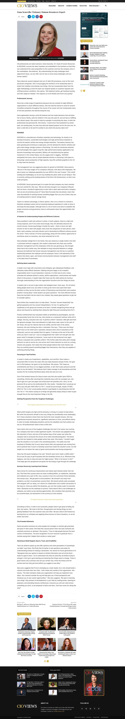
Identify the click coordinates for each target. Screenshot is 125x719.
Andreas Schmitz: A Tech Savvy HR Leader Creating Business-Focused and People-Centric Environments (63, 606)
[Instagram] (105, 1)
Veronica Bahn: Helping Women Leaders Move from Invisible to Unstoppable (67, 633)
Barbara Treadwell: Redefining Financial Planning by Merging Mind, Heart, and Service (99, 77)
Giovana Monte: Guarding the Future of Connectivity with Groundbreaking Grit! (99, 62)
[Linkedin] (29, 16)
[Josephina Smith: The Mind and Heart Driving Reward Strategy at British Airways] (46, 623)
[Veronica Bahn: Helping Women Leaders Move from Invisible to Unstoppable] (67, 623)
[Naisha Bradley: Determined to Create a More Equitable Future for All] (53, 693)
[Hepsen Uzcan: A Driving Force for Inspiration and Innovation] (21, 693)
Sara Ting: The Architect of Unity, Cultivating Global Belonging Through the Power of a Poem (26, 654)
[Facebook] (103, 1)
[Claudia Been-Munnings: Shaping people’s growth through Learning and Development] (26, 623)
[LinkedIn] (99, 1)
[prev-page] (45, 661)
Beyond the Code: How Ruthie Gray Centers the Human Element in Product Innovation (98, 47)
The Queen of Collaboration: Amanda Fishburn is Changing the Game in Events (35, 676)
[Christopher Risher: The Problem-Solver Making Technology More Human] (84, 70)
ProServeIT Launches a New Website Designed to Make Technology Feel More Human (97, 84)
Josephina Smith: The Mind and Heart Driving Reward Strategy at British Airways (46, 633)
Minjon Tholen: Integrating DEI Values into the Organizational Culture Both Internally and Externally (67, 684)
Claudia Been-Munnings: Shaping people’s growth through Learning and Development (26, 633)
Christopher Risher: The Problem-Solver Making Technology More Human (98, 69)
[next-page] (48, 661)
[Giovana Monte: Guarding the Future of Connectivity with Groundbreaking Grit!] (84, 62)
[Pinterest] (107, 1)
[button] (106, 6)
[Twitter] (101, 1)
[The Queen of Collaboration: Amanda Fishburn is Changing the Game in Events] (21, 677)
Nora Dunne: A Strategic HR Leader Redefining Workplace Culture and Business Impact (67, 654)
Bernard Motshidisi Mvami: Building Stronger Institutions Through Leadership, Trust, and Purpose (98, 54)
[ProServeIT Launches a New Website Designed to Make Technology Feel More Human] (84, 84)
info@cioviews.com (59, 711)
